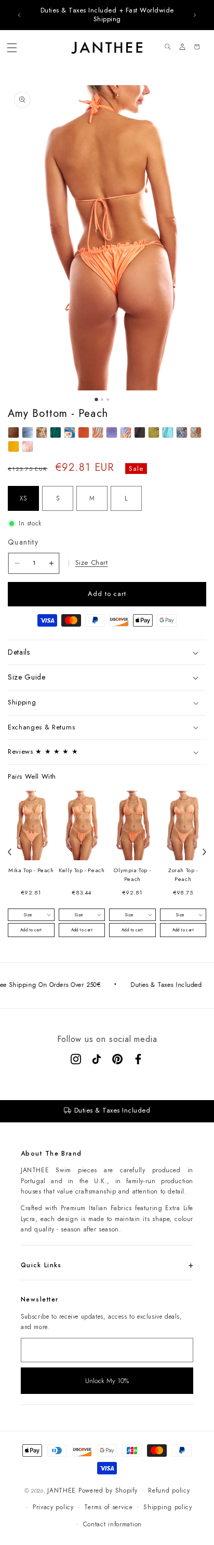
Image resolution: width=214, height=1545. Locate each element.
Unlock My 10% (107, 1381)
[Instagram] (76, 1059)
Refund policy (169, 1490)
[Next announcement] (194, 15)
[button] (12, 47)
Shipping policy (167, 1507)
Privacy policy (53, 1507)
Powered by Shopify (108, 1490)
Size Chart (91, 562)
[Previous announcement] (19, 15)
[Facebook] (138, 1059)
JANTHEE (61, 1490)
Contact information (112, 1524)
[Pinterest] (117, 1059)
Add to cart (31, 930)
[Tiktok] (96, 1059)
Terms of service (108, 1507)
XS (23, 498)
